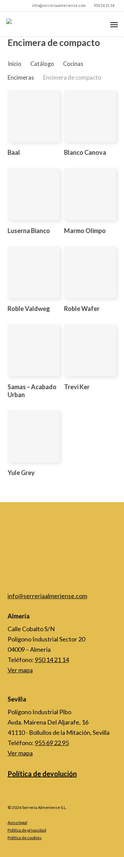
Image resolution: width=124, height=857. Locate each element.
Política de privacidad (27, 830)
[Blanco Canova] (90, 116)
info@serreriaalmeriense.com (47, 596)
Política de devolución (42, 773)
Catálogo (42, 63)
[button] (114, 24)
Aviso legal (17, 822)
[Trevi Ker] (90, 350)
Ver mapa (20, 670)
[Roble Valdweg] (34, 272)
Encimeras (21, 77)
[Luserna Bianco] (34, 194)
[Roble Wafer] (90, 272)
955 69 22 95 (52, 742)
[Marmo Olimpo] (90, 194)
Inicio (14, 63)
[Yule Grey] (34, 436)
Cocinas (73, 63)
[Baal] (34, 116)
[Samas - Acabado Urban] (34, 350)
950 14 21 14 (52, 659)
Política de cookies (25, 837)
